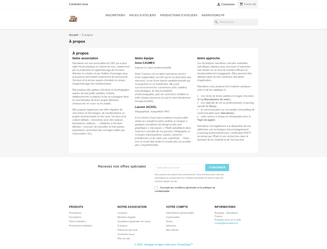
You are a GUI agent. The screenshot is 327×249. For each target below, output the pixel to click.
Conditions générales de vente (134, 221)
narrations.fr (213, 15)
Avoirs (169, 221)
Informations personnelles (180, 212)
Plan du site (124, 238)
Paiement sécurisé (127, 230)
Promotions (75, 212)
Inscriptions (115, 15)
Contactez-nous (78, 4)
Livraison (122, 212)
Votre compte (177, 206)
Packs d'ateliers (142, 15)
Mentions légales (127, 217)
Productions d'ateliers (179, 15)
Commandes (173, 217)
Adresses (171, 225)
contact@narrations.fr (226, 223)
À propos (122, 225)
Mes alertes (172, 230)
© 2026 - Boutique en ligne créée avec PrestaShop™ (163, 244)
